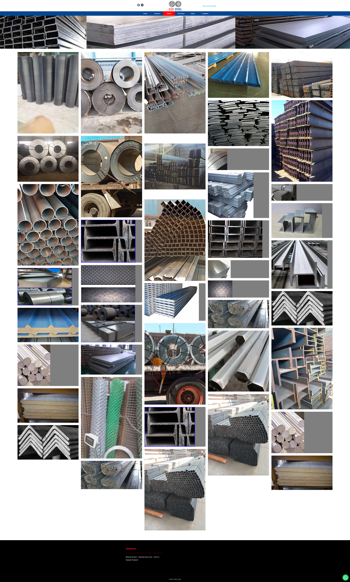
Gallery (169, 13)
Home (145, 13)
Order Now (180, 13)
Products (157, 13)
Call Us (193, 13)
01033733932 (210, 6)
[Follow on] (138, 5)
